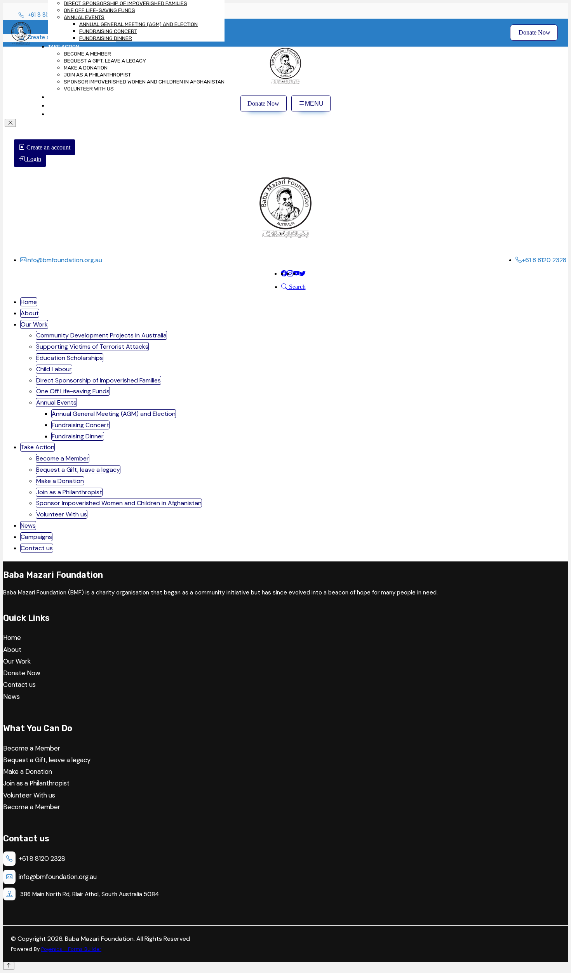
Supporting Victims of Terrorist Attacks (92, 346)
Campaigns (62, 106)
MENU (314, 103)
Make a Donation (86, 67)
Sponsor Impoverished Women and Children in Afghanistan (144, 81)
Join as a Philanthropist (97, 74)
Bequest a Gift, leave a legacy (105, 60)
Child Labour (54, 369)
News (55, 97)
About (30, 313)
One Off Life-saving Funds (99, 10)
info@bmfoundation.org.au (58, 876)
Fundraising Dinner (105, 38)
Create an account (47, 147)
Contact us (63, 114)
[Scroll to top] (8, 966)
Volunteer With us (89, 88)
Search (296, 286)
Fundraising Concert (108, 31)
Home (29, 302)
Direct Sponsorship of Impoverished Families (125, 3)
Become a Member (87, 53)
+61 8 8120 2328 (42, 858)
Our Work (34, 324)
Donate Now (533, 32)
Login (33, 159)
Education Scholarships (69, 358)
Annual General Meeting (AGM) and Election (138, 24)
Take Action (63, 46)
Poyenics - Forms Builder (71, 949)
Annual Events (84, 17)
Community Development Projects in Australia (101, 335)
